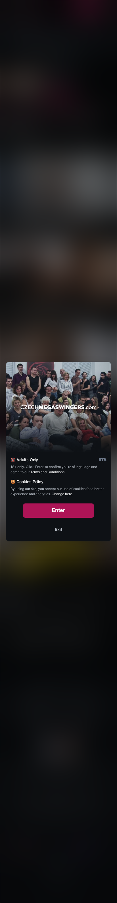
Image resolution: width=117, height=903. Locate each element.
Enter (58, 510)
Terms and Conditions (47, 472)
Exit (58, 529)
